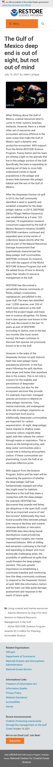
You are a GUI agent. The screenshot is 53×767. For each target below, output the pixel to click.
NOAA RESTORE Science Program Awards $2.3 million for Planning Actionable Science (24, 631)
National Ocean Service (19, 669)
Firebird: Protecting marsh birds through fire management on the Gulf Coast (26, 725)
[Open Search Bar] (42, 23)
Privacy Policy (13, 692)
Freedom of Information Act (21, 683)
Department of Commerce (20, 656)
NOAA (13, 754)
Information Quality (16, 688)
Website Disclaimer (16, 697)
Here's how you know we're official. (16, 5)
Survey (9, 706)
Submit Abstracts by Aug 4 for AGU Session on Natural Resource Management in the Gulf (25, 617)
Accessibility (13, 701)
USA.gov (10, 651)
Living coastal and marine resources (28, 608)
